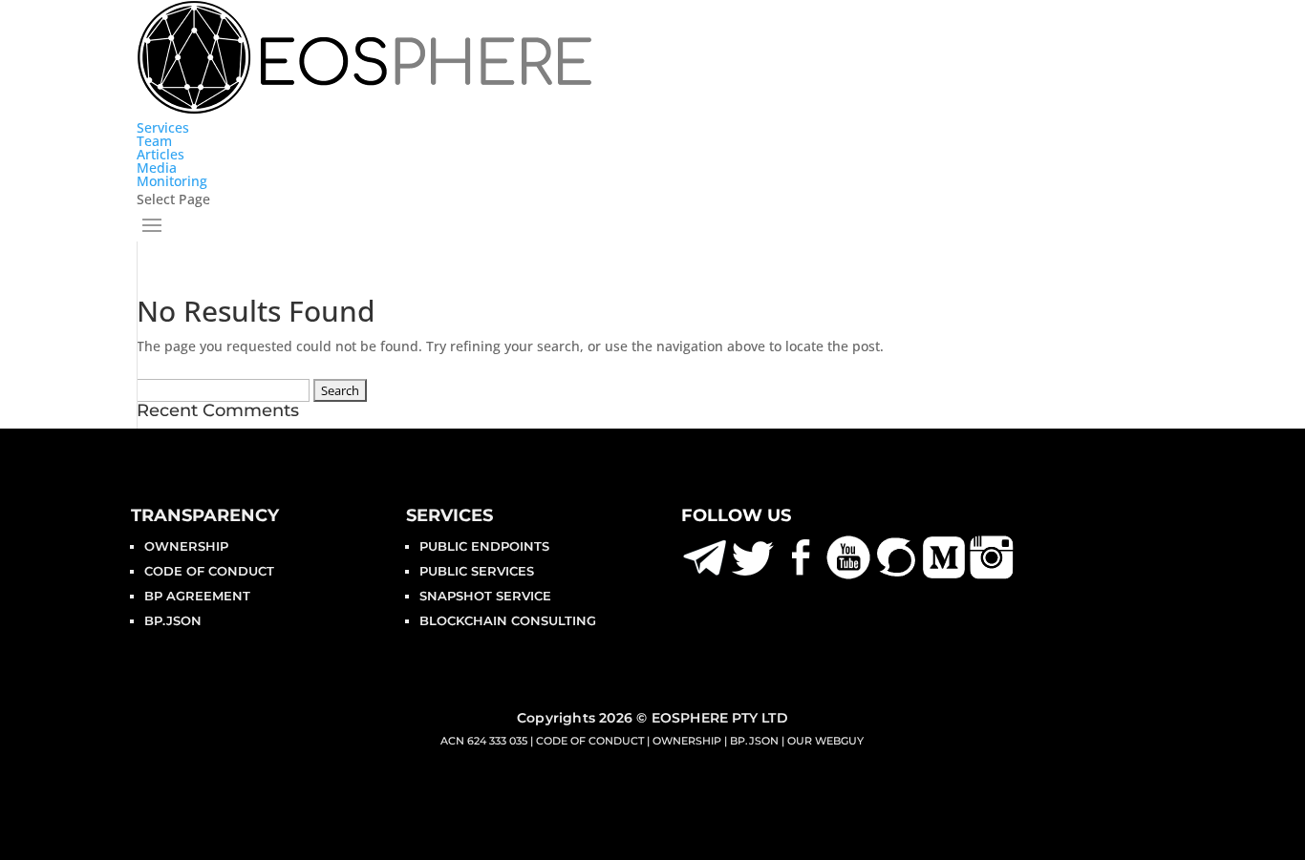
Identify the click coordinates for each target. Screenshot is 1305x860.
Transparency (205, 515)
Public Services (476, 570)
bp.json (173, 620)
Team (154, 141)
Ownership (186, 546)
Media (157, 167)
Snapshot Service (485, 595)
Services (163, 127)
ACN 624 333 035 (483, 740)
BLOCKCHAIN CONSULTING (507, 620)
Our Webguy (825, 740)
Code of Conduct (209, 570)
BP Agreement (197, 595)
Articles (160, 154)
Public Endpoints (484, 546)
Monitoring (172, 181)
